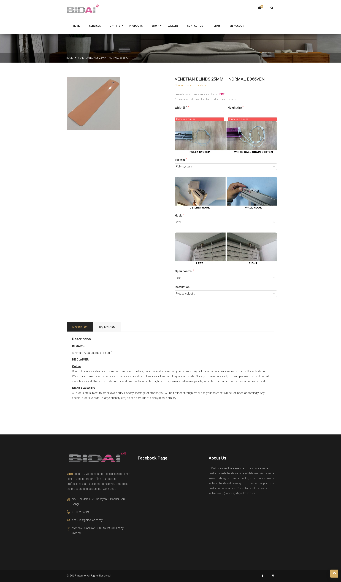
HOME (76, 25)
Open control (184, 271)
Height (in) (235, 107)
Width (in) (181, 107)
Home (69, 57)
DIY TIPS (115, 25)
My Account (237, 25)
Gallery (172, 25)
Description (80, 327)
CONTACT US (195, 25)
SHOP (155, 25)
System (180, 160)
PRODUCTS (136, 25)
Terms (216, 25)
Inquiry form (107, 327)
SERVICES (95, 25)
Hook (179, 215)
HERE (221, 94)
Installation (182, 287)
